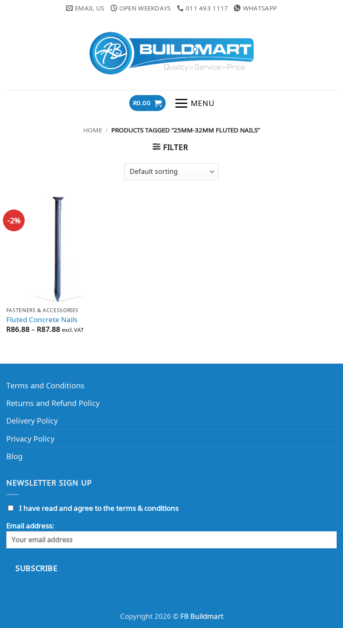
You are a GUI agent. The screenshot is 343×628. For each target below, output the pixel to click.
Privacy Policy (30, 438)
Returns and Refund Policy (53, 403)
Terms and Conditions (45, 385)
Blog (14, 456)
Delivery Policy (32, 420)
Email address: (30, 525)
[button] (147, 103)
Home (92, 130)
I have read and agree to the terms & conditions (99, 508)
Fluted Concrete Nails (41, 319)
